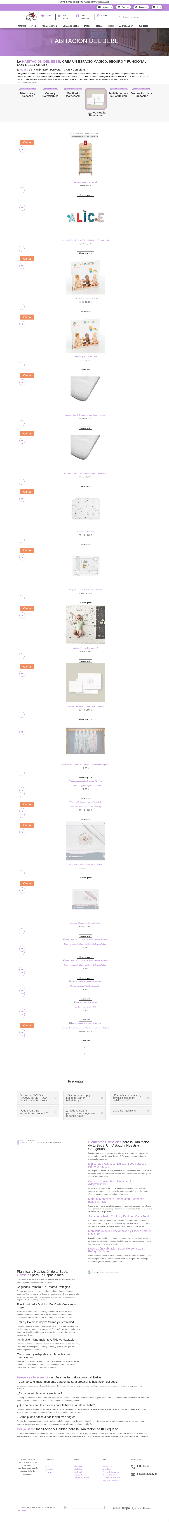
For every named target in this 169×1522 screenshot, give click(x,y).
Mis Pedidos (78, 1472)
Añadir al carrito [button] (85, 311)
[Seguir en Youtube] (149, 1483)
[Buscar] (120, 17)
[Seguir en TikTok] (133, 1483)
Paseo (87, 26)
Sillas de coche (71, 26)
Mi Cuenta (78, 1466)
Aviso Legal (106, 1469)
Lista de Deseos (80, 1475)
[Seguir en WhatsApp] (144, 1483)
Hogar (99, 26)
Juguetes (143, 26)
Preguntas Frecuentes (110, 1481)
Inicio (19, 82)
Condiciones (107, 1466)
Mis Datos (78, 1469)
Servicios (49, 1472)
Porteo (32, 26)
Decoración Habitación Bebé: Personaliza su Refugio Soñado (116, 1250)
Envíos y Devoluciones (111, 1478)
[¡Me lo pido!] (22, 149)
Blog (47, 1466)
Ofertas (22, 26)
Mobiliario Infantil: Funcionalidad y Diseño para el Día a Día (119, 1232)
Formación (49, 1469)
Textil (111, 26)
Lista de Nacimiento (81, 1478)
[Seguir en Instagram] (138, 1483)
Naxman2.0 (23, 1510)
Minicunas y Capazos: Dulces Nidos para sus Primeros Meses (117, 1165)
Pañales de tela (49, 26)
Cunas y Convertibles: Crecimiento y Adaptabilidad (111, 1183)
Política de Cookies (109, 1475)
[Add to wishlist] (22, 190)
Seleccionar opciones (85, 195)
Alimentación (126, 26)
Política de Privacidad (110, 1472)
